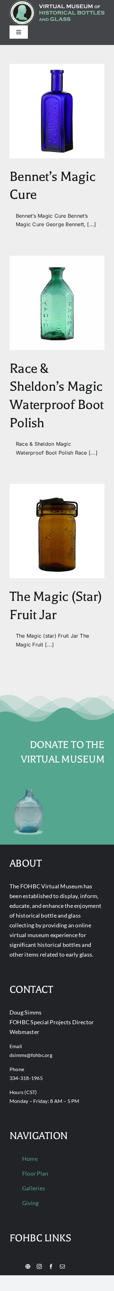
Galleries (33, 1188)
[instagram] (39, 1266)
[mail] (62, 1266)
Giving (30, 1202)
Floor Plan (35, 1173)
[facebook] (51, 1266)
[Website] (27, 1266)
